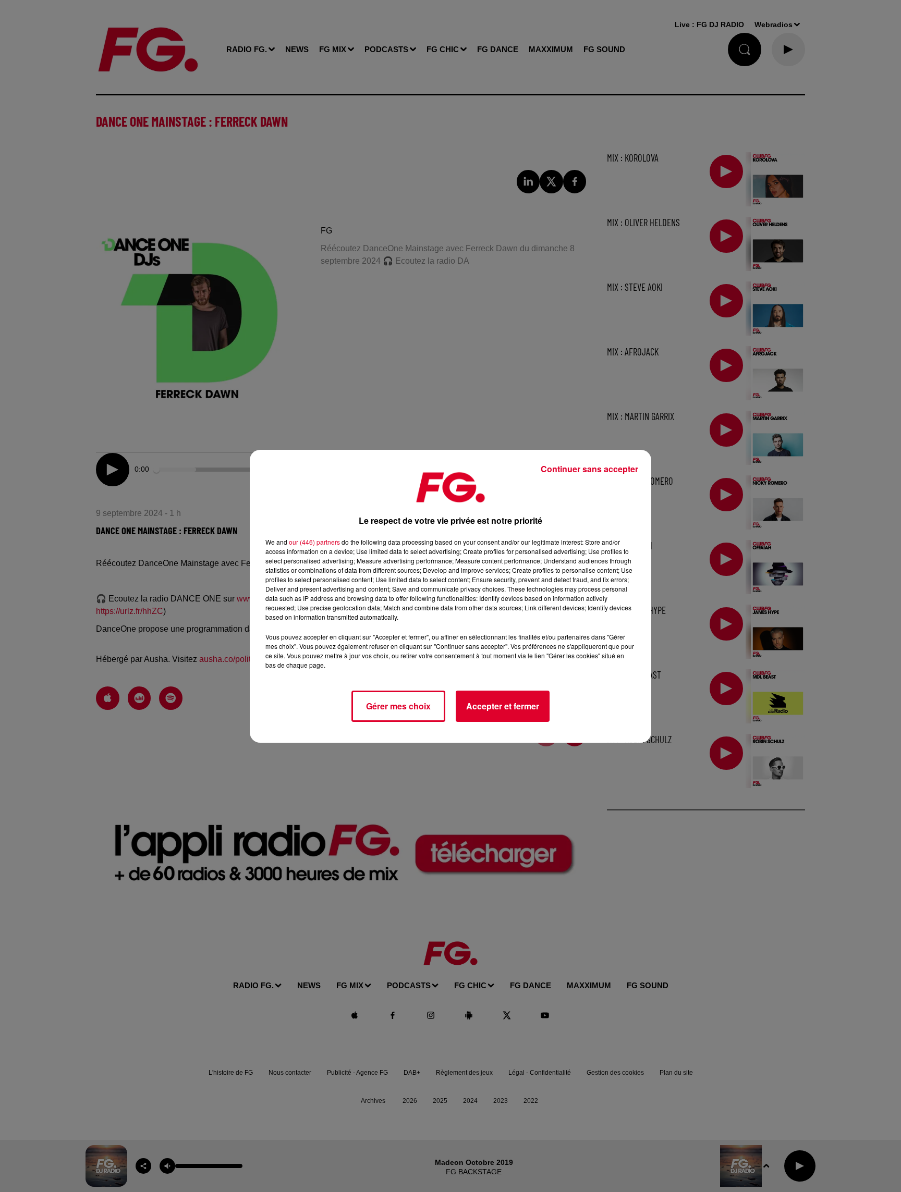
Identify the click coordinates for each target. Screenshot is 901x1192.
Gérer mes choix (398, 706)
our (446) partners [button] (314, 541)
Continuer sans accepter (589, 469)
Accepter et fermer (502, 706)
